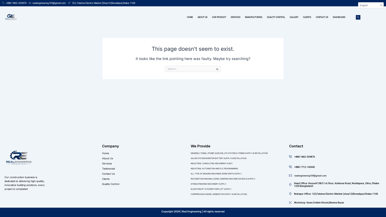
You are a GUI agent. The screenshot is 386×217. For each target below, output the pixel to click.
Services (235, 17)
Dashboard (339, 17)
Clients (307, 17)
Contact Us (322, 17)
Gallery (294, 17)
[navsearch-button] (358, 17)
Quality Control (276, 17)
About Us (202, 17)
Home (190, 17)
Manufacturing (253, 17)
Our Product (219, 17)
